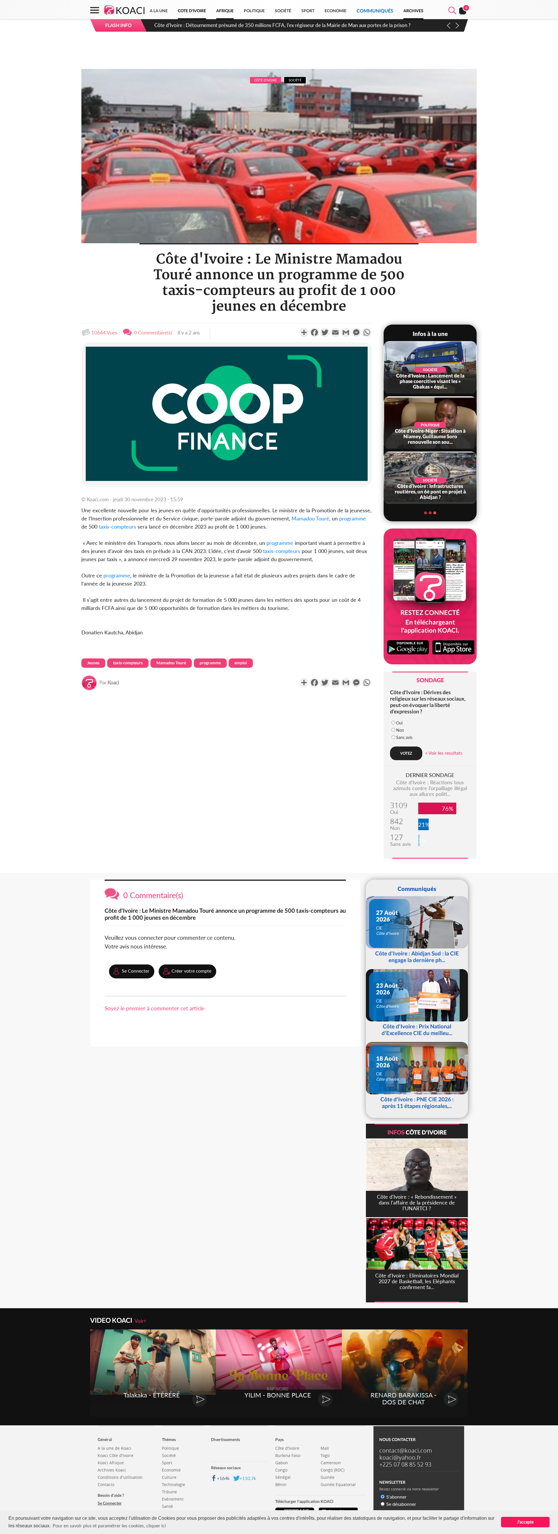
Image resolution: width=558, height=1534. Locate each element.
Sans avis (404, 737)
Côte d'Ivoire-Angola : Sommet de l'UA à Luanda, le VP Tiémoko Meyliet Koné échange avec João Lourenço (268, 25)
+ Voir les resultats (443, 753)
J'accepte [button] (525, 1521)
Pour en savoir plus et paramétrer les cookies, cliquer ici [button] (109, 1525)
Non (400, 730)
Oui (399, 722)
